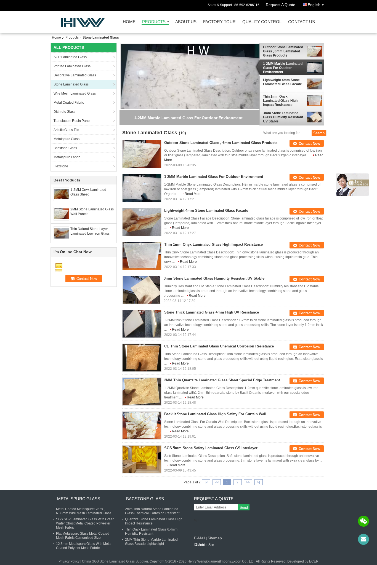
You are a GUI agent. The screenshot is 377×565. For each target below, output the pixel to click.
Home (129, 22)
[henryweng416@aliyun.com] (363, 539)
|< (206, 482)
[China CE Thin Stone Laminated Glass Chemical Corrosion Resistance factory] (141, 358)
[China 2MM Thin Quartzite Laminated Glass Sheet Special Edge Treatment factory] (141, 391)
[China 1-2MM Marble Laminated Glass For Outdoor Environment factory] (141, 188)
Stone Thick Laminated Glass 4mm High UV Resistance (211, 312)
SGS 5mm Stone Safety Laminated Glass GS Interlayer (210, 448)
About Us (186, 22)
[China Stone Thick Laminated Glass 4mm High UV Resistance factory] (141, 324)
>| (258, 482)
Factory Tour (219, 22)
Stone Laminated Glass (71, 84)
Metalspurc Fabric (67, 157)
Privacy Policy (69, 561)
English (314, 4)
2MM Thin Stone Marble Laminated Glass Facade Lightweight (151, 542)
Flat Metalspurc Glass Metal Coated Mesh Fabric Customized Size (82, 536)
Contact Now (309, 143)
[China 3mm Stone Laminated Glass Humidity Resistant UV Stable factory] (141, 290)
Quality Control (262, 22)
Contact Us (301, 22)
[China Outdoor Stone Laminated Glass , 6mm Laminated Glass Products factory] (141, 154)
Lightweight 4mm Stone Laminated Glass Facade (282, 82)
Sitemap (215, 538)
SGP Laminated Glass (70, 57)
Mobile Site (205, 545)
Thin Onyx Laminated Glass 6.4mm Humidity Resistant (151, 531)
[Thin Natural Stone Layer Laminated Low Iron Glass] (61, 233)
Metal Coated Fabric (69, 103)
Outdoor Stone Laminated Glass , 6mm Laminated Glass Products (283, 51)
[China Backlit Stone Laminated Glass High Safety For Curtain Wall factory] (141, 425)
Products (154, 22)
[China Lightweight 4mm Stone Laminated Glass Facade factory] (141, 222)
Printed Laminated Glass (72, 66)
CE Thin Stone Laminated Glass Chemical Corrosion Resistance (219, 346)
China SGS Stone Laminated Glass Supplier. (116, 561)
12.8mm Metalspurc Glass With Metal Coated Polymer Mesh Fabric (83, 546)
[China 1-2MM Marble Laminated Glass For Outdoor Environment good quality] (198, 99)
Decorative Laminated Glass (75, 75)
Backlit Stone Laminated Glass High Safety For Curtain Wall (215, 414)
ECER (313, 561)
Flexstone (61, 166)
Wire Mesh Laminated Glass (75, 93)
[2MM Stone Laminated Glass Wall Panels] (61, 213)
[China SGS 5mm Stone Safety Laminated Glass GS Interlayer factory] (141, 459)
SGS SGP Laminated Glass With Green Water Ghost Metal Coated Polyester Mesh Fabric (85, 523)
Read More (193, 194)
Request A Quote (280, 4)
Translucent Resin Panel (72, 121)
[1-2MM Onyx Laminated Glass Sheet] (61, 194)
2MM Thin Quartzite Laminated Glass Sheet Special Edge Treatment (222, 380)
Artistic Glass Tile (66, 130)
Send (244, 507)
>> (248, 482)
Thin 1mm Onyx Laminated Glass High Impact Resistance (280, 101)
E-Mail (199, 538)
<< (217, 482)
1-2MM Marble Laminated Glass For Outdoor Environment (282, 68)
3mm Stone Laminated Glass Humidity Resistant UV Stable (283, 117)
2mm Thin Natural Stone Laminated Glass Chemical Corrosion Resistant (152, 511)
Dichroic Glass (64, 112)
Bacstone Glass (65, 148)
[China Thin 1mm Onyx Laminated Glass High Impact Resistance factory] (141, 256)
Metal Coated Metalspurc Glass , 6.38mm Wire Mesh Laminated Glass (83, 511)
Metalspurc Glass (66, 139)
